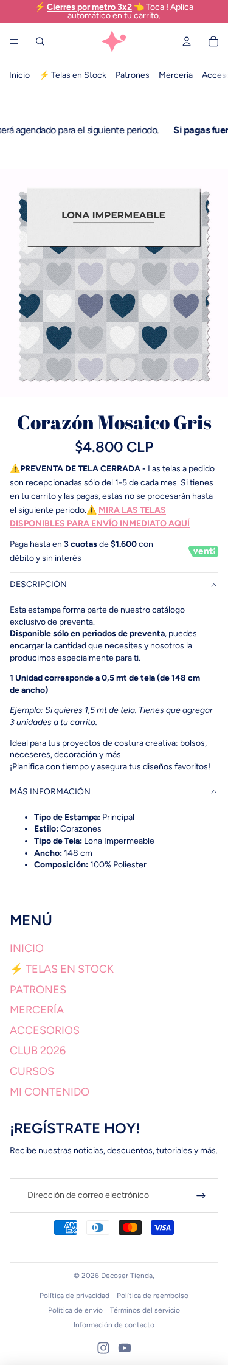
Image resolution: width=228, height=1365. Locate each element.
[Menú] (14, 41)
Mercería (176, 75)
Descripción (38, 584)
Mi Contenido (49, 1092)
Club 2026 (38, 1050)
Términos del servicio (145, 1310)
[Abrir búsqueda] (40, 41)
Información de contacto (114, 1325)
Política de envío (75, 1310)
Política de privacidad (74, 1295)
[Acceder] (201, 1195)
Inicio (19, 75)
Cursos (32, 1071)
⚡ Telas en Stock (72, 75)
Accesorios (45, 1030)
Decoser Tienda (127, 1275)
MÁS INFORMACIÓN (50, 792)
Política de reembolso (152, 1295)
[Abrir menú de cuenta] (186, 41)
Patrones (133, 75)
